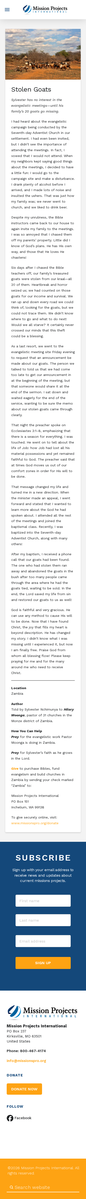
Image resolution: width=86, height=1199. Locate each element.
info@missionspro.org (26, 1061)
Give (14, 768)
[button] (7, 9)
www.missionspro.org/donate (35, 823)
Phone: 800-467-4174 (26, 1051)
